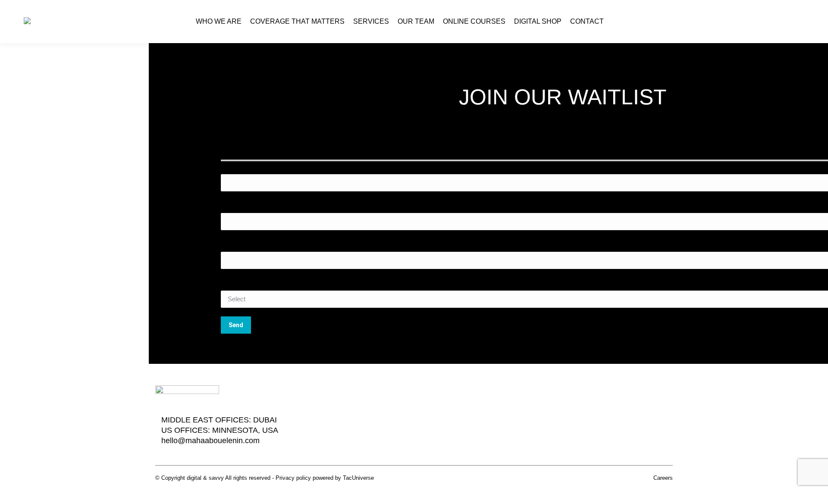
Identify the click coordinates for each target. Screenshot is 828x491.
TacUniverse (358, 478)
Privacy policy (293, 478)
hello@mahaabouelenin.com (210, 440)
